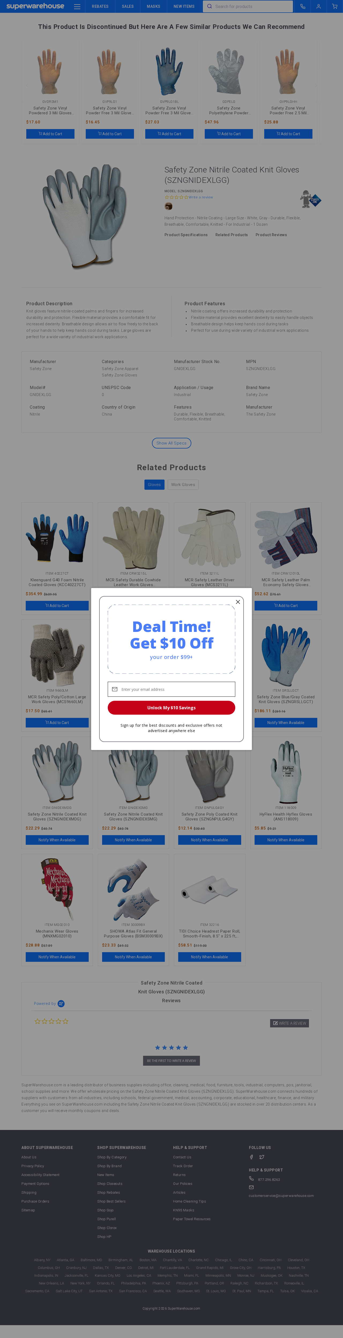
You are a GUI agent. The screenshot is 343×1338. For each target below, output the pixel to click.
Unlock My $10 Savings (171, 708)
